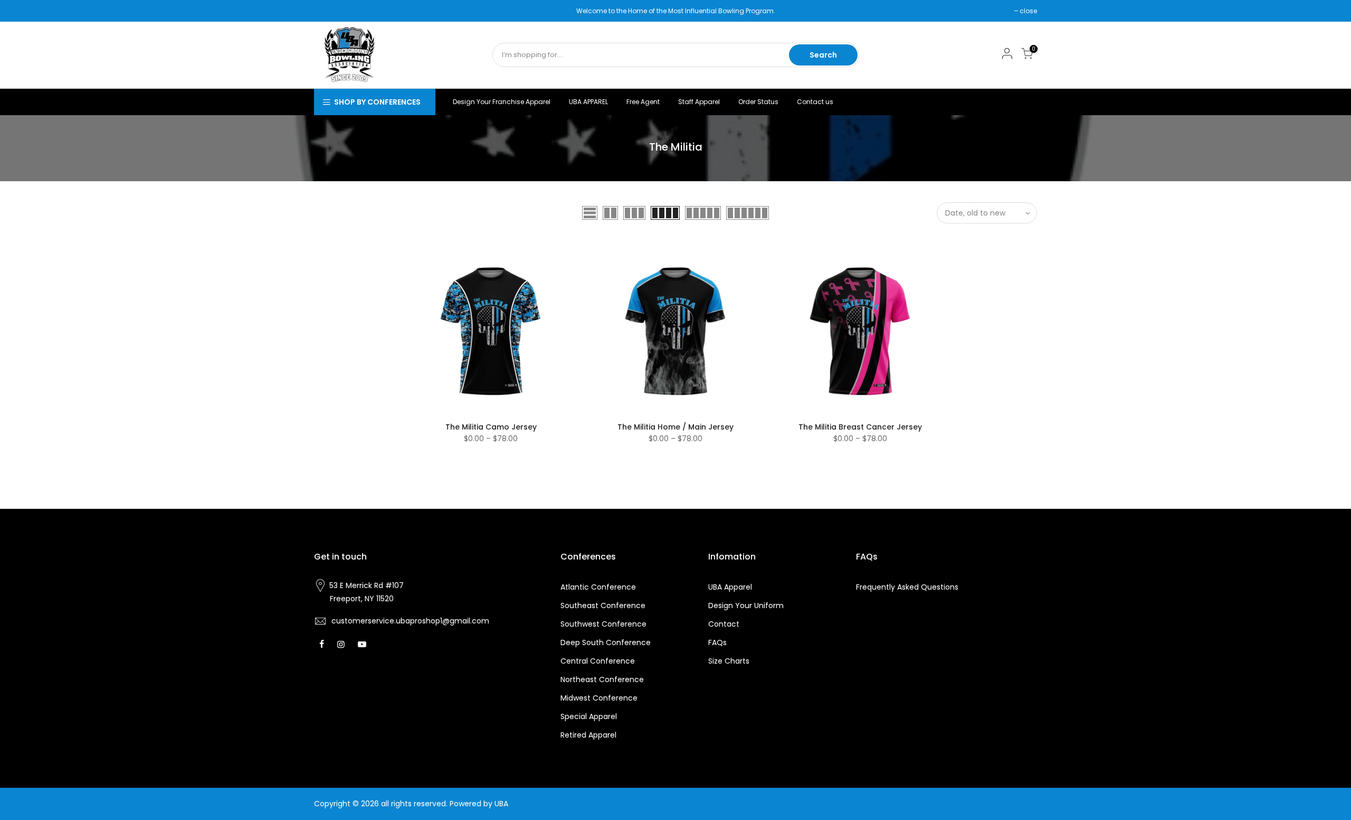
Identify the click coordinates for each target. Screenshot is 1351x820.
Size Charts (728, 661)
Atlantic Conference (598, 587)
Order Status (758, 101)
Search (823, 55)
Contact (723, 624)
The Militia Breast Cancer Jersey (860, 427)
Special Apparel (588, 716)
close (328, 10)
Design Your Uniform (746, 605)
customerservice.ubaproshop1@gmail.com (410, 621)
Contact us (815, 101)
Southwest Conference (603, 624)
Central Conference (597, 661)
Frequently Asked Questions (907, 587)
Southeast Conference (602, 605)
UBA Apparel (730, 587)
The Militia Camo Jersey (491, 427)
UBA (501, 803)
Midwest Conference (599, 698)
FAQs (717, 642)
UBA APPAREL (588, 101)
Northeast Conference (602, 679)
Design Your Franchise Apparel (501, 101)
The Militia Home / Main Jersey (675, 427)
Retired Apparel (588, 735)
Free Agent (643, 101)
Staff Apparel (699, 101)
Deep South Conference (605, 642)
